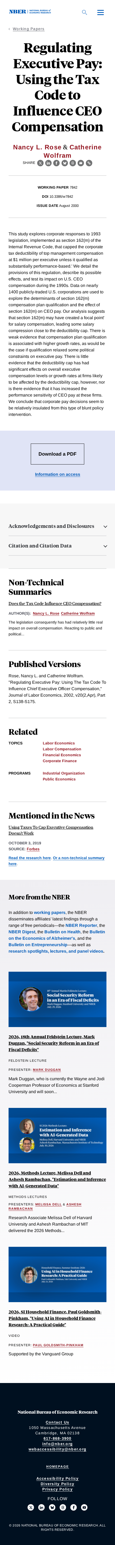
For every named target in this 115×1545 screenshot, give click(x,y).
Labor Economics (59, 743)
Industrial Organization (64, 773)
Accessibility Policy (57, 1478)
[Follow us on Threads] (63, 1507)
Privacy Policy (57, 1489)
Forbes (33, 849)
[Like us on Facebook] (73, 1507)
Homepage (57, 1466)
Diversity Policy (57, 1484)
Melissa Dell (48, 1204)
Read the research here (30, 858)
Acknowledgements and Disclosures (51, 526)
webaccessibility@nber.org (57, 1449)
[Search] (84, 12)
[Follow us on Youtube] (84, 1507)
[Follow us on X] (31, 1507)
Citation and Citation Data (40, 545)
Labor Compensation (62, 749)
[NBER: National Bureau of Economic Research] (31, 12)
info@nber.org (57, 1444)
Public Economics (59, 779)
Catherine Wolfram (78, 613)
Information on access (57, 474)
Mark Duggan (47, 1070)
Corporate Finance (60, 761)
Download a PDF (57, 454)
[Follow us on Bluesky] (52, 1507)
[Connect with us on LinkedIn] (41, 1507)
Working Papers (29, 29)
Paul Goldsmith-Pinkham (58, 1345)
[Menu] (100, 12)
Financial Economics (62, 755)
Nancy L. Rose (37, 147)
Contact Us (58, 1422)
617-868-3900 (58, 1438)
